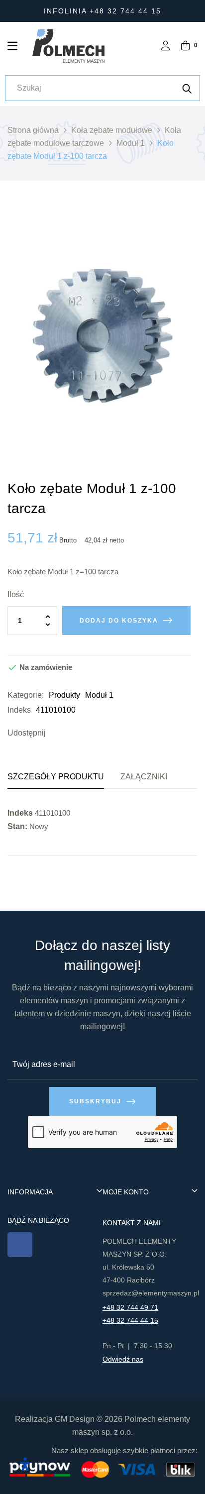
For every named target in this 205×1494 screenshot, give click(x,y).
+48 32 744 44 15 (130, 1320)
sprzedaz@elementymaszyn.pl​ (150, 1293)
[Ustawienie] (165, 46)
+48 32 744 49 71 (130, 1307)
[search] (187, 88)
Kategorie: (25, 695)
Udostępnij (56, 733)
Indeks (19, 710)
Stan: (17, 826)
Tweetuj (71, 733)
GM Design (75, 1419)
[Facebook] (19, 1244)
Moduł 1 (99, 695)
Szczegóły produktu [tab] (55, 776)
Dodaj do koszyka (119, 620)
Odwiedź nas (122, 1359)
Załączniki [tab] (143, 776)
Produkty (64, 695)
